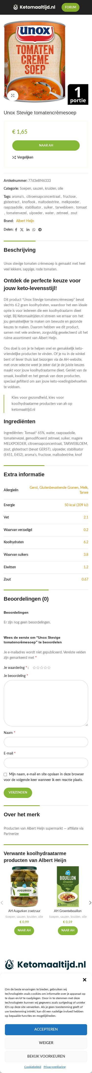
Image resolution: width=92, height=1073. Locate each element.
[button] (84, 979)
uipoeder (35, 213)
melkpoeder (70, 202)
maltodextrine (48, 202)
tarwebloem (64, 207)
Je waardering (15, 668)
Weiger (46, 1043)
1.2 (86, 567)
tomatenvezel (16, 213)
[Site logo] (35, 7)
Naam (9, 733)
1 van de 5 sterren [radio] (34, 667)
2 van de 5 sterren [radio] (38, 667)
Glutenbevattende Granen (59, 488)
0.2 (86, 530)
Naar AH (46, 145)
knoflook (28, 202)
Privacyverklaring (55, 1066)
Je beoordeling (16, 676)
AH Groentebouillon (67, 911)
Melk (84, 488)
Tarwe (83, 492)
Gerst (34, 488)
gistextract (11, 202)
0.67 (85, 579)
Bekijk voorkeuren (46, 1056)
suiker (48, 207)
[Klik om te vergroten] (12, 95)
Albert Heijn (25, 221)
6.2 (86, 542)
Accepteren (46, 1029)
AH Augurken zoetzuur (24, 911)
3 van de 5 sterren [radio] (41, 667)
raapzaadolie (13, 207)
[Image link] (46, 965)
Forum (70, 7)
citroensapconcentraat (43, 197)
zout (74, 213)
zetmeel (62, 213)
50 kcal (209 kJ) (76, 505)
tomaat (81, 207)
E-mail (10, 753)
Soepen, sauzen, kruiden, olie (41, 188)
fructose (69, 197)
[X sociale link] (22, 229)
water (49, 213)
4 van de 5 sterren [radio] (45, 667)
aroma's (18, 197)
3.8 (86, 554)
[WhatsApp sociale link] (34, 229)
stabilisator (33, 207)
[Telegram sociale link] (40, 229)
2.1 (86, 517)
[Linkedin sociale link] (28, 229)
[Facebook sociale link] (16, 229)
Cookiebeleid (32, 1066)
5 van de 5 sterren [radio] (49, 667)
